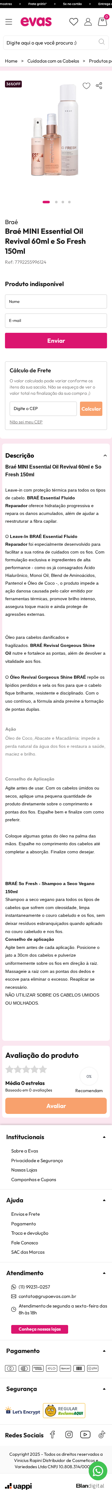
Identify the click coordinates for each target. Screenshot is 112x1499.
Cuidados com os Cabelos (53, 61)
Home (11, 61)
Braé (11, 222)
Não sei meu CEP (26, 422)
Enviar (56, 340)
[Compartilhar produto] (100, 85)
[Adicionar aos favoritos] (86, 85)
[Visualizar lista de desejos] (73, 22)
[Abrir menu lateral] (8, 22)
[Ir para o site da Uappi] (18, 1486)
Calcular (91, 409)
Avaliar (56, 1106)
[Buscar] (102, 42)
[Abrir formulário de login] (88, 21)
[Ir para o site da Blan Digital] (90, 1486)
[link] (59, 1151)
